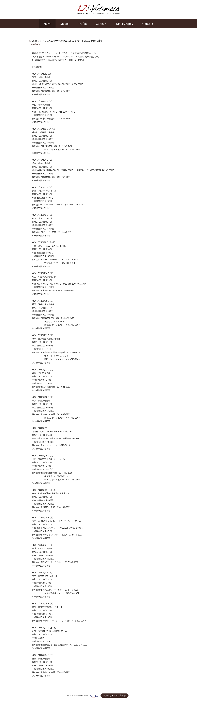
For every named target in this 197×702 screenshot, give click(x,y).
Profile (82, 23)
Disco (124, 23)
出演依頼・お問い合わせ (114, 695)
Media (64, 23)
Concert (101, 23)
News (47, 23)
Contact (147, 23)
